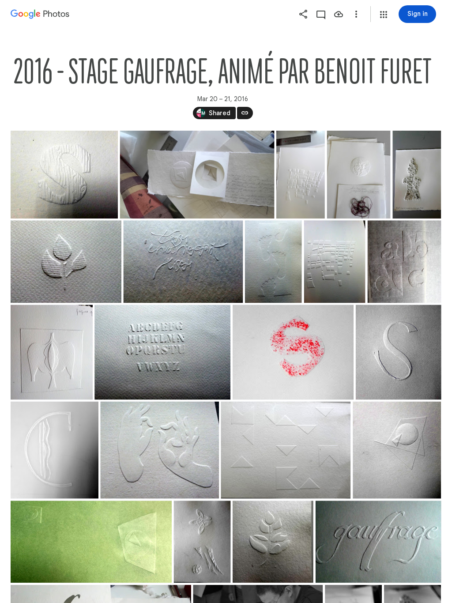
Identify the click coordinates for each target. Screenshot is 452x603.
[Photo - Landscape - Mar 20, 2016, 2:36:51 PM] (197, 175)
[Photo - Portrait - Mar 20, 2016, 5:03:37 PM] (273, 542)
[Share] (303, 14)
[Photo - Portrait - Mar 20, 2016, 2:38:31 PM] (416, 175)
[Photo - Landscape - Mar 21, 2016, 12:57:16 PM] (378, 542)
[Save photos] (338, 14)
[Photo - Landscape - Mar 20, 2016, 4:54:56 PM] (66, 261)
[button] (383, 14)
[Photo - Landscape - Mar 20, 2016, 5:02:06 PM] (91, 542)
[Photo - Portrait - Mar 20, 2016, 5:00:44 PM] (398, 352)
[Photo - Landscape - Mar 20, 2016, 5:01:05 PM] (159, 450)
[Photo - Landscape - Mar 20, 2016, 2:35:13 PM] (64, 175)
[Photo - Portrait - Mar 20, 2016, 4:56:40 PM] (52, 352)
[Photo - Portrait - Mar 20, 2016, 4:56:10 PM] (273, 261)
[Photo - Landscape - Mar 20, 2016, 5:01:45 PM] (285, 450)
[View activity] (321, 14)
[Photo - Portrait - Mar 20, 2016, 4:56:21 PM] (334, 261)
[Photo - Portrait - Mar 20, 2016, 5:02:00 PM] (397, 450)
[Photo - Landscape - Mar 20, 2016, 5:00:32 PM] (293, 352)
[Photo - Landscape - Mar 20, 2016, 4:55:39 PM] (183, 261)
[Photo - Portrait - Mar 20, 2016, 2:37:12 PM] (300, 175)
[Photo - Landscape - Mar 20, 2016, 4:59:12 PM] (162, 352)
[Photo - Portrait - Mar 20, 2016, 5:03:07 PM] (202, 542)
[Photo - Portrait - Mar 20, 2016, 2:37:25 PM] (359, 175)
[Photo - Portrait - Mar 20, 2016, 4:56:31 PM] (404, 261)
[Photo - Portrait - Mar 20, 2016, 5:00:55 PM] (54, 450)
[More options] (356, 14)
